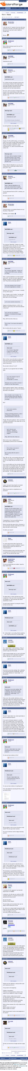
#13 (25, 496)
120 (15, 17)
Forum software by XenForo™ (5, 1060)
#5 (25, 101)
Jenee (9, 222)
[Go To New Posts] (12, 1058)
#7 (25, 173)
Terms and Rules (24, 1060)
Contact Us (22, 1058)
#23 (25, 761)
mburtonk (10, 479)
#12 (25, 477)
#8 (25, 201)
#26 (25, 882)
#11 (25, 334)
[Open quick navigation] (25, 12)
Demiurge (10, 69)
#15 (25, 556)
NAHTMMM (10, 56)
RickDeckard (11, 41)
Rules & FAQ (14, 8)
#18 (25, 637)
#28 (25, 935)
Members (20, 8)
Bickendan (10, 920)
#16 (25, 571)
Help (26, 1058)
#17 (25, 608)
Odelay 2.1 (3, 1058)
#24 (25, 802)
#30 (25, 1018)
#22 (25, 737)
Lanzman (10, 640)
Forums (7, 8)
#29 (25, 958)
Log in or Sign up (23, 1)
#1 (25, 19)
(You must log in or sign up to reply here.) (18, 1051)
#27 (25, 918)
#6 (25, 133)
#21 (25, 708)
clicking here (21, 1066)
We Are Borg (11, 22)
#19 (25, 662)
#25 (25, 839)
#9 (25, 219)
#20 (25, 677)
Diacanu (10, 885)
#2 (25, 38)
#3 (25, 53)
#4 (25, 67)
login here (16, 1064)
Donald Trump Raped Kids (11, 560)
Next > (18, 17)
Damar (9, 538)
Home (3, 8)
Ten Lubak (10, 1021)
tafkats (9, 499)
